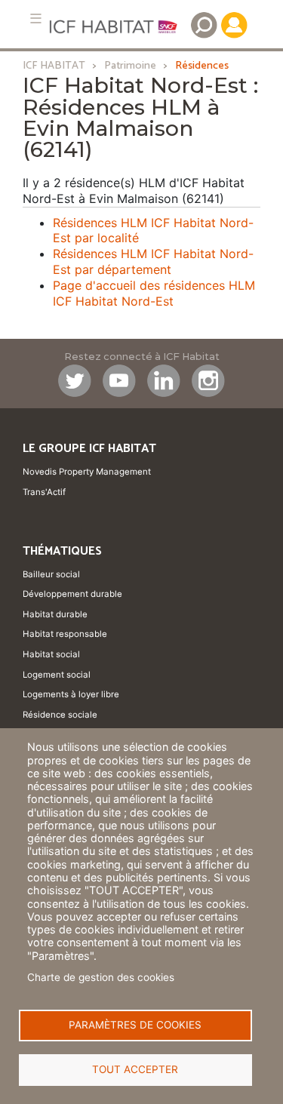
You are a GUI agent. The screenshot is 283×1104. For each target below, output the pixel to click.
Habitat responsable (65, 634)
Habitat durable (55, 614)
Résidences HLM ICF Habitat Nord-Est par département (153, 261)
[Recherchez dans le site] (203, 24)
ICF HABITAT (54, 66)
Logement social (57, 674)
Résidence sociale (60, 714)
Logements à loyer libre (71, 694)
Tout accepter (135, 1069)
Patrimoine (130, 66)
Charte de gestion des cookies (100, 977)
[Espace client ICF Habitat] (234, 24)
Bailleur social (51, 574)
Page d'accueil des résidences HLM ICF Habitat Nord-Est (154, 293)
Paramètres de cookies (135, 1025)
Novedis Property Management (87, 471)
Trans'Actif (44, 492)
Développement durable (72, 594)
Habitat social (51, 654)
